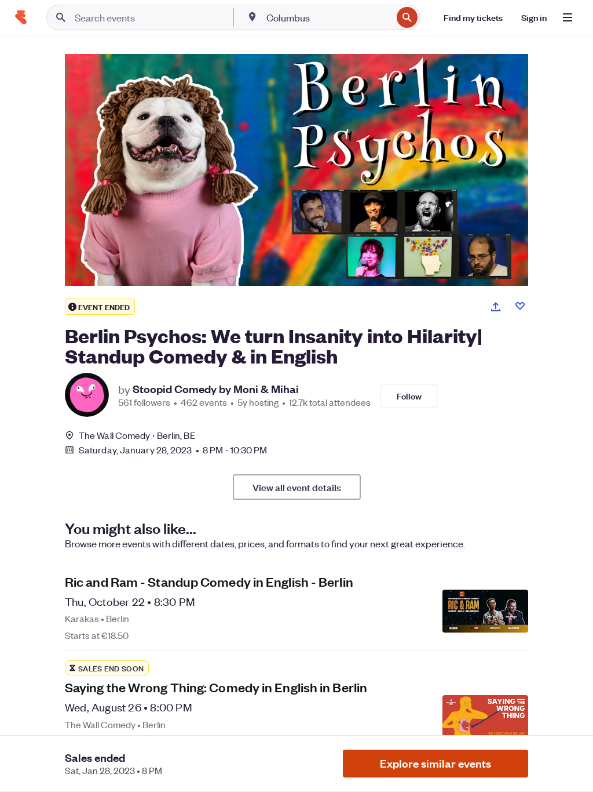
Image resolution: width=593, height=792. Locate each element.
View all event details (296, 487)
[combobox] (328, 17)
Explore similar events (435, 763)
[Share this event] (495, 306)
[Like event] (520, 306)
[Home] (21, 17)
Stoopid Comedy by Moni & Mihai (216, 389)
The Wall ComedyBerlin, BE (137, 435)
